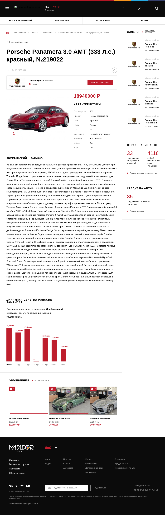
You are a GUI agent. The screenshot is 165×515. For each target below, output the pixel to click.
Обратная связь (16, 473)
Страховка (120, 459)
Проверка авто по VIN (125, 468)
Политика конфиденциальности (23, 503)
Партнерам (14, 469)
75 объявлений (54, 309)
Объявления (91, 464)
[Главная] (7, 33)
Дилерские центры (94, 468)
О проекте (14, 460)
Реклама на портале (19, 464)
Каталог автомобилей (20, 21)
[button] (61, 134)
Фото (47, 459)
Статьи (66, 464)
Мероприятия (62, 21)
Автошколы (90, 472)
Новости (67, 459)
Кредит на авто (122, 464)
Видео (48, 464)
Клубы (144, 21)
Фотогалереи (103, 21)
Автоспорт (68, 468)
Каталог (89, 459)
